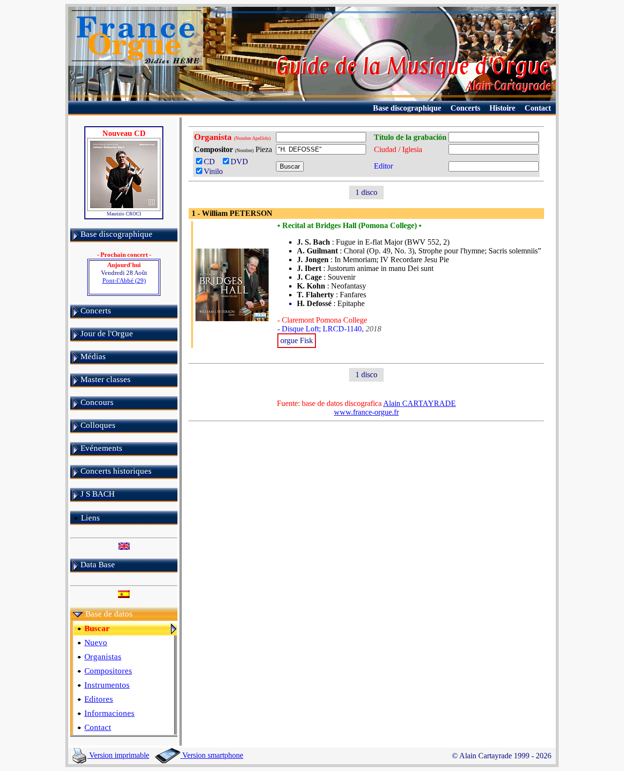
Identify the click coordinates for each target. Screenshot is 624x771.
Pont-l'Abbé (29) (124, 280)
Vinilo (213, 171)
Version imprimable (118, 755)
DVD (241, 161)
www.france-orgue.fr (366, 412)
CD (211, 161)
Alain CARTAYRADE (419, 403)
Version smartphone (211, 755)
